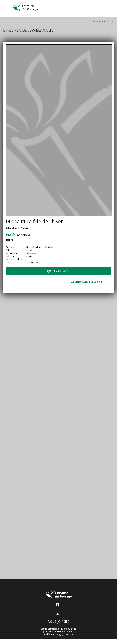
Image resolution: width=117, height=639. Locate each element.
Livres (8, 30)
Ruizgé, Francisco (21, 228)
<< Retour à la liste (103, 21)
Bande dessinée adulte (35, 30)
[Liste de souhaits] (94, 8)
